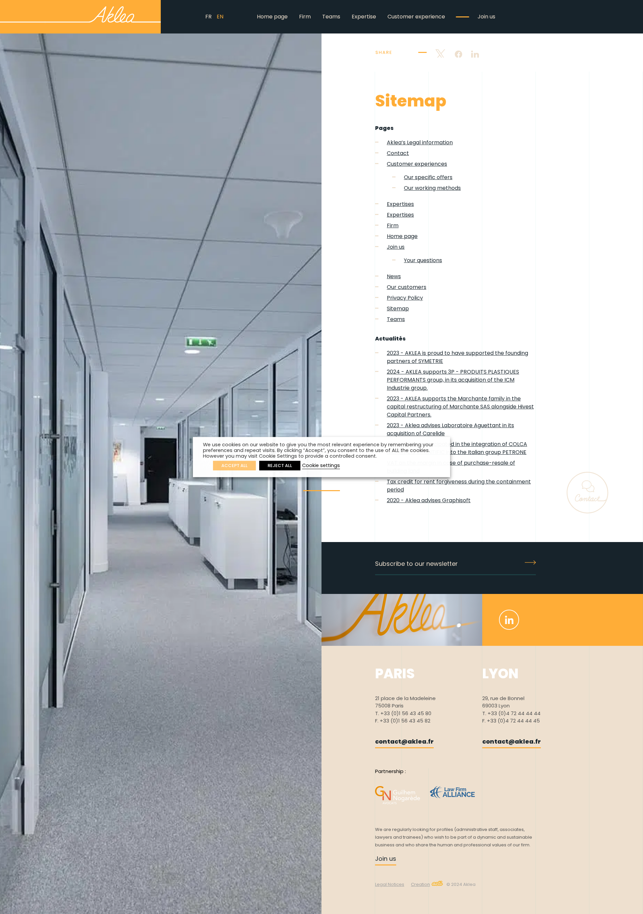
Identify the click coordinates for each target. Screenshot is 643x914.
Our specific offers (428, 177)
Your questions (423, 260)
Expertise (364, 16)
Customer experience (416, 16)
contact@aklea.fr (404, 741)
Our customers (406, 287)
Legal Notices (389, 884)
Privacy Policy (405, 298)
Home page (272, 16)
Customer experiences (417, 164)
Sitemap (398, 308)
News (394, 276)
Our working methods (432, 188)
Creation (420, 884)
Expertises (400, 204)
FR (208, 16)
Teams (331, 16)
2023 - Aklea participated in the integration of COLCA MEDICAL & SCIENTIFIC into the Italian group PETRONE (457, 448)
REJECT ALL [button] (280, 465)
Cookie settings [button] (321, 465)
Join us (486, 16)
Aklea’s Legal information (420, 142)
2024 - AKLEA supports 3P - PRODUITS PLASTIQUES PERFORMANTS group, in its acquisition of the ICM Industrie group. (453, 380)
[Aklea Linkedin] (509, 619)
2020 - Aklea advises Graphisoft (429, 500)
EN (220, 16)
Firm (305, 16)
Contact (398, 153)
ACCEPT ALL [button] (234, 465)
